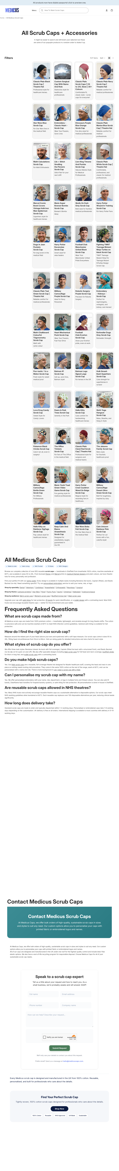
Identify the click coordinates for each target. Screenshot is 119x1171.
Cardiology (39, 587)
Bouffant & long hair (59, 596)
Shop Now (59, 1109)
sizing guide (31, 581)
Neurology (71, 587)
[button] (102, 58)
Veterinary (30, 587)
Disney (48, 574)
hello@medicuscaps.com (73, 1061)
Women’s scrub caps (42, 596)
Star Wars (36, 592)
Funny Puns (51, 592)
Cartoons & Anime (24, 592)
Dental (22, 587)
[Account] (106, 10)
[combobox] (65, 10)
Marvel (57, 574)
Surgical (79, 587)
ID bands (49, 600)
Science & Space (88, 592)
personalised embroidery (52, 583)
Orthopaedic (60, 587)
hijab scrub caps (70, 652)
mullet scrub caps (31, 654)
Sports (59, 592)
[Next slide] (47, 71)
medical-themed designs (76, 574)
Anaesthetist (49, 587)
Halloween (77, 592)
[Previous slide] (35, 71)
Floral (43, 592)
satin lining (27, 600)
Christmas (67, 592)
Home (2, 18)
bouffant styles (108, 652)
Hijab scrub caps (74, 596)
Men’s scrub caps (26, 596)
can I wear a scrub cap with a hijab (67, 670)
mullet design (79, 600)
